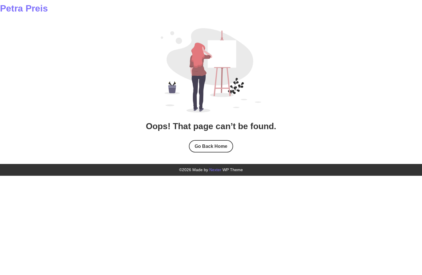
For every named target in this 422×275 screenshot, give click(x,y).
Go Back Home (211, 146)
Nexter (215, 169)
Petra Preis (24, 8)
